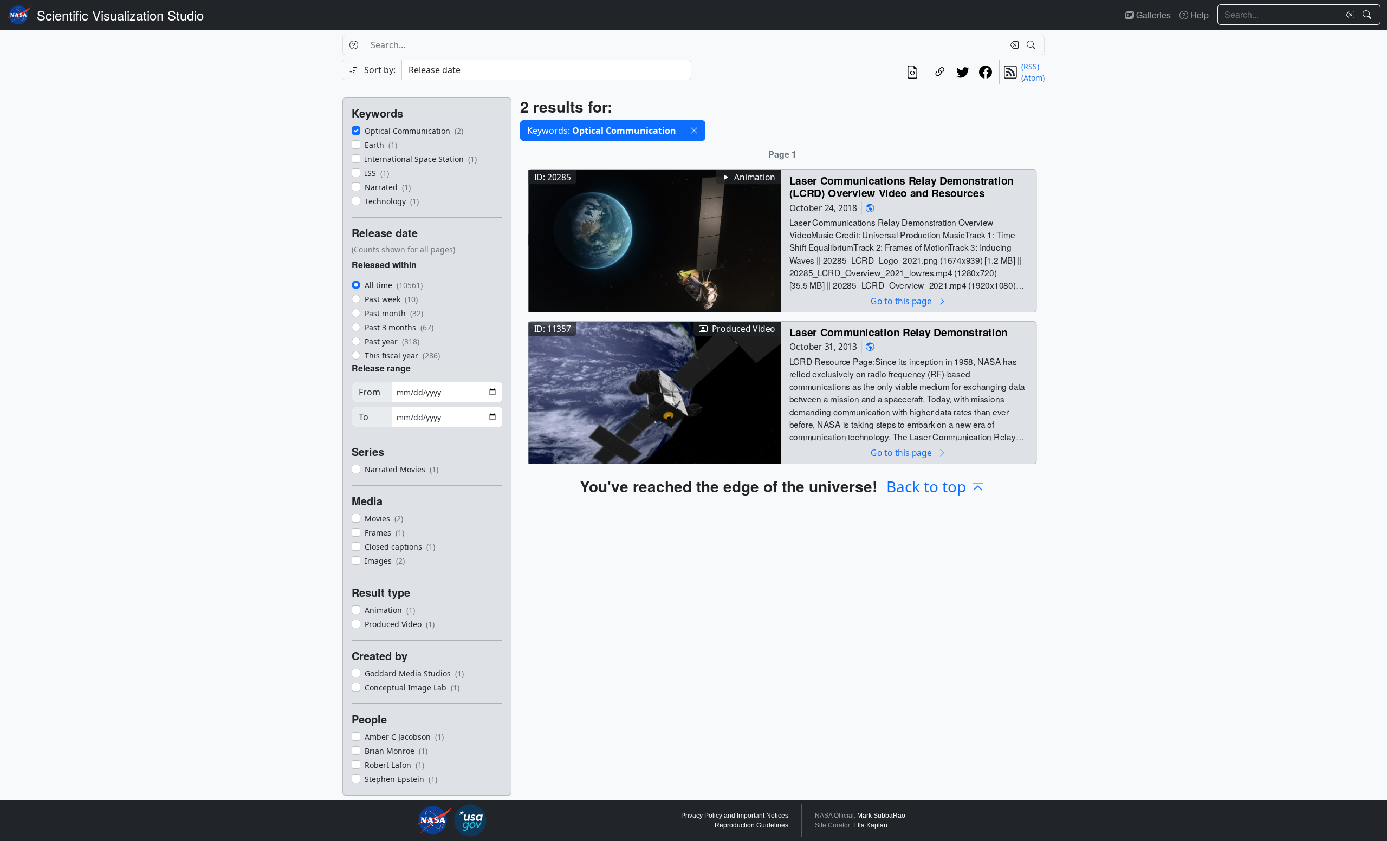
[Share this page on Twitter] (963, 72)
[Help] (353, 45)
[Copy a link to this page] (940, 72)
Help (1198, 15)
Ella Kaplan (870, 825)
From (369, 392)
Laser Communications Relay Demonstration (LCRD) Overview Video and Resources (901, 186)
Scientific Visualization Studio (120, 14)
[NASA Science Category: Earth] (870, 207)
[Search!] (1368, 14)
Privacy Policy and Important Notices (734, 815)
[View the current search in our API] (912, 72)
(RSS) (1030, 66)
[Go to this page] (654, 239)
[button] (694, 130)
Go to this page (902, 301)
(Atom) (1033, 78)
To (363, 417)
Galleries (1152, 15)
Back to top (926, 486)
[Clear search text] (1348, 14)
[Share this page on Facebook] (985, 72)
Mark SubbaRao (881, 815)
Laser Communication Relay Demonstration (898, 331)
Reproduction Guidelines (751, 825)
